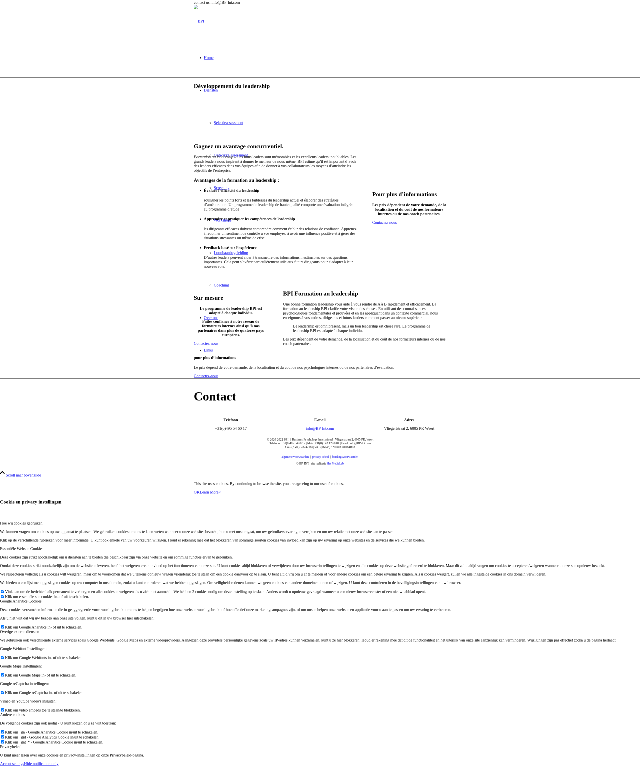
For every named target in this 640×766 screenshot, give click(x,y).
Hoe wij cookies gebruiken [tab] (21, 523)
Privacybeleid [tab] (11, 746)
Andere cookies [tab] (12, 714)
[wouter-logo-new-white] (199, 21)
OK (197, 492)
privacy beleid (320, 456)
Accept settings (12, 764)
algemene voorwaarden (295, 456)
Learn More (209, 492)
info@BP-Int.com (320, 428)
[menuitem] (325, 58)
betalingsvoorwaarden (345, 456)
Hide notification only (41, 764)
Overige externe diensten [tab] (19, 632)
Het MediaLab (335, 463)
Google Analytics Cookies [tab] (21, 601)
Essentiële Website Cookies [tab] (21, 548)
